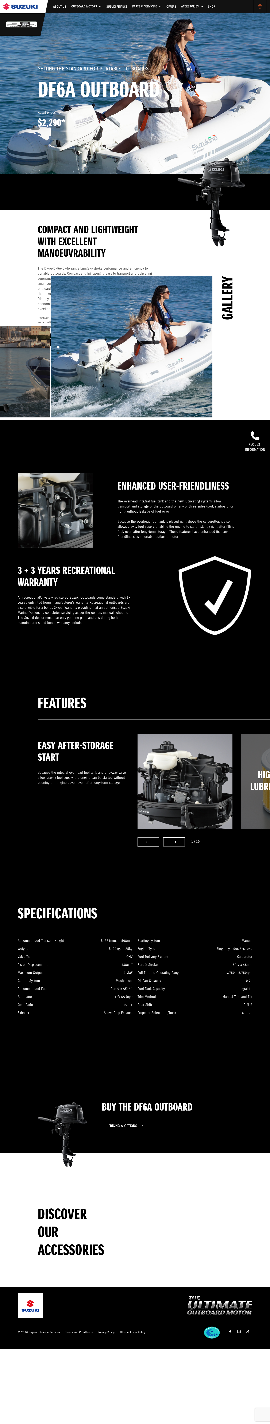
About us (59, 7)
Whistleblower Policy (132, 1332)
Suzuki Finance (116, 7)
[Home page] (20, 6)
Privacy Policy (106, 1332)
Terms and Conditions (79, 1332)
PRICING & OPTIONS (122, 1126)
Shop (211, 7)
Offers (171, 7)
